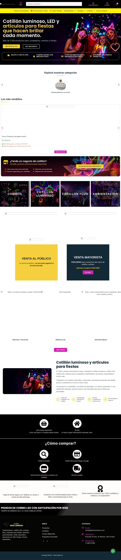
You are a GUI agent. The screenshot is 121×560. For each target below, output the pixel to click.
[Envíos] (77, 423)
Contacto (107, 5)
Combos (80, 11)
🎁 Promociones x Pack (39, 11)
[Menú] (21, 3)
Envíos (77, 430)
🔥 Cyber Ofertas (55, 11)
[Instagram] (47, 541)
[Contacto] (107, 3)
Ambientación (68, 11)
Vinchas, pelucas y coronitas (60, 92)
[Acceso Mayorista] (93, 3)
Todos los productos (21, 11)
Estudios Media (71, 555)
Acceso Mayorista (93, 5)
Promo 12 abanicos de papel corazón (14, 136)
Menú (20, 5)
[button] (2, 84)
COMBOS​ (15, 193)
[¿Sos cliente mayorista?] (44, 423)
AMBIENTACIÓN (105, 194)
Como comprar (101, 11)
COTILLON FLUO (75, 193)
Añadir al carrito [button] (60, 152)
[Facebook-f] (43, 541)
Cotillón (90, 11)
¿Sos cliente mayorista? (44, 430)
